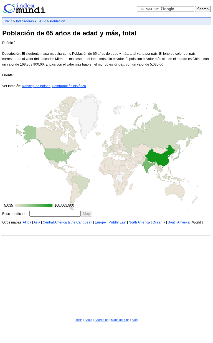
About (88, 319)
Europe (100, 222)
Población (57, 21)
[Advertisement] (106, 276)
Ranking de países (36, 86)
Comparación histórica (69, 86)
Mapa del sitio (120, 319)
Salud (41, 21)
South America (179, 222)
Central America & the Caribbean (67, 222)
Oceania (159, 222)
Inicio (8, 21)
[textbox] (55, 214)
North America (139, 222)
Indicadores (25, 21)
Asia (37, 222)
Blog (135, 319)
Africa (27, 222)
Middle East (117, 222)
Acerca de (101, 319)
